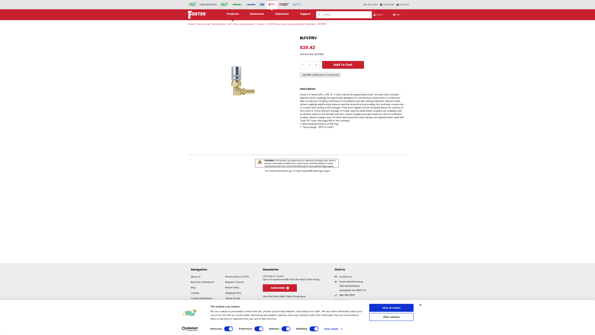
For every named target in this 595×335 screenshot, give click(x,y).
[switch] (258, 328)
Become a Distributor (202, 282)
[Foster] (272, 4)
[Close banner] (420, 305)
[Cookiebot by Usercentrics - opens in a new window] (189, 329)
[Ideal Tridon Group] (192, 4)
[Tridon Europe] (237, 4)
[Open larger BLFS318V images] (243, 80)
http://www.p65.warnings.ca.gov (312, 170)
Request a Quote (234, 282)
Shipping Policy (233, 293)
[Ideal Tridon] (224, 4)
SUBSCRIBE (278, 288)
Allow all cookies (391, 307)
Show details (331, 329)
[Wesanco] (250, 4)
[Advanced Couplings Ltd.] (297, 4)
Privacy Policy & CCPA (237, 276)
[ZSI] (262, 5)
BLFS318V (322, 24)
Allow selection (391, 317)
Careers (195, 293)
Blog (193, 287)
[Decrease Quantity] (303, 65)
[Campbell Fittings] (284, 5)
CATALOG (404, 4)
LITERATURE (388, 4)
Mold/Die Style (219, 24)
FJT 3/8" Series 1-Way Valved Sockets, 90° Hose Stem (291, 24)
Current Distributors (201, 298)
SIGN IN (379, 14)
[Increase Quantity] (316, 65)
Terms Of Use (232, 298)
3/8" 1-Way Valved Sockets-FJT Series (246, 24)
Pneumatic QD (203, 24)
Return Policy (232, 287)
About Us (196, 276)
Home (191, 24)
